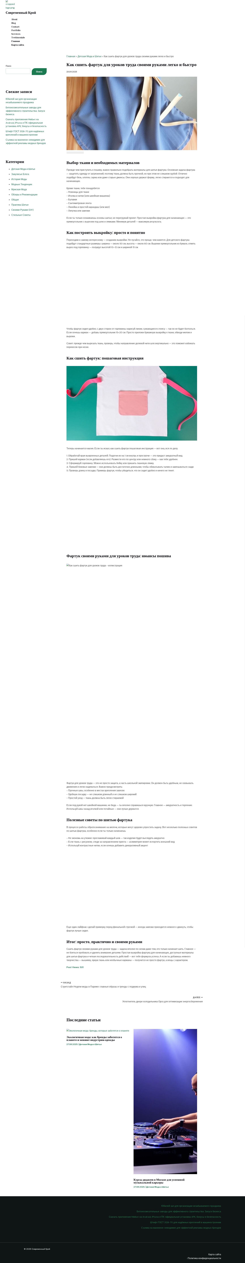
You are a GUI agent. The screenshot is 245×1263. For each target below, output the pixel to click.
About (14, 19)
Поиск (8, 66)
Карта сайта (17, 44)
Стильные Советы (21, 214)
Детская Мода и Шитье (23, 169)
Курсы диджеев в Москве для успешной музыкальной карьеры (159, 1181)
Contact (15, 26)
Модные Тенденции (21, 184)
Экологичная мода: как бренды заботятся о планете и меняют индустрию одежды (94, 1038)
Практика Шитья (19, 204)
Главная (15, 41)
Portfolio (16, 30)
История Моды (19, 179)
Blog (13, 23)
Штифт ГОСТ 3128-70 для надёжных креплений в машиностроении (185, 1222)
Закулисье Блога (20, 174)
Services (15, 33)
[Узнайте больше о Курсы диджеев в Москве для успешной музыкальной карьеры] (165, 1173)
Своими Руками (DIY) (22, 209)
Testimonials (18, 37)
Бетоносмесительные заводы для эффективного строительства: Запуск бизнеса (25, 111)
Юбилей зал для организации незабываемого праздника (191, 1205)
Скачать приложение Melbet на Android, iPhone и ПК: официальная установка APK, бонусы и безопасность (26, 123)
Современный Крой (21, 12)
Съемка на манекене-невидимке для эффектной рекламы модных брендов (181, 1227)
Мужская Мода (19, 189)
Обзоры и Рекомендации (24, 194)
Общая (15, 199)
